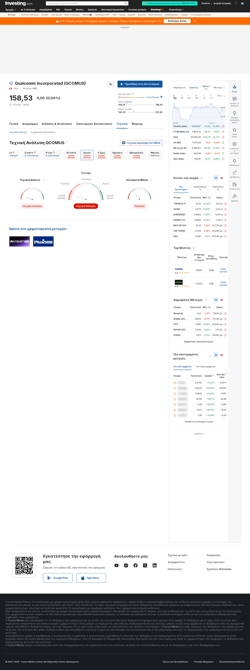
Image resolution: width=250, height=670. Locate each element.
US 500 (177, 142)
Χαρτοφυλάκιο (216, 562)
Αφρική (184, 15)
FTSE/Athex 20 (181, 131)
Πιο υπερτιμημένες (206, 366)
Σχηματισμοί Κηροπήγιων (43, 132)
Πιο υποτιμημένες (182, 366)
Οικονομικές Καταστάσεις (94, 123)
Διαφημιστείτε (176, 562)
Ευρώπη (142, 15)
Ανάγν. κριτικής (223, 270)
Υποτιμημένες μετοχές (201, 15)
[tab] (10, 155)
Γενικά (13, 123)
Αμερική (131, 15)
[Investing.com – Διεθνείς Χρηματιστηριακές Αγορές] (18, 3)
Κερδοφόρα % (200, 188)
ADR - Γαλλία (119, 15)
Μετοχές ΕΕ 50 (181, 148)
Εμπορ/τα (206, 87)
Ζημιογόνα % (217, 188)
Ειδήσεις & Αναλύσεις (57, 123)
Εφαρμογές (213, 555)
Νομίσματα (179, 87)
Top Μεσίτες (182, 248)
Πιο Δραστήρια (181, 188)
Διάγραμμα (30, 123)
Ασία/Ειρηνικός (171, 15)
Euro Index (178, 159)
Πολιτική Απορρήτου (204, 661)
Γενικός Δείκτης (181, 126)
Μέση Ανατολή (155, 15)
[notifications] (236, 3)
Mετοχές (12, 15)
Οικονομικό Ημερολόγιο (112, 9)
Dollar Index (179, 153)
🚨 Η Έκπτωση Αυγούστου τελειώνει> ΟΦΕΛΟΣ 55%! (169, 3)
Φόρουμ (137, 123)
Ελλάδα (44, 15)
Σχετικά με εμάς (177, 555)
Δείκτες (194, 87)
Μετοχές (219, 87)
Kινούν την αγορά (185, 178)
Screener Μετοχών (29, 15)
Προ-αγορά (56, 15)
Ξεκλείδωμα (152, 97)
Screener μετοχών (137, 9)
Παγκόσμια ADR (102, 15)
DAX (175, 137)
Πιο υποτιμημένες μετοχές (185, 356)
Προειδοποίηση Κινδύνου (231, 661)
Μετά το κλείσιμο (72, 15)
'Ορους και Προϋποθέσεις (175, 661)
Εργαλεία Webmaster (219, 569)
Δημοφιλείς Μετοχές (188, 300)
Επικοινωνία (175, 569)
